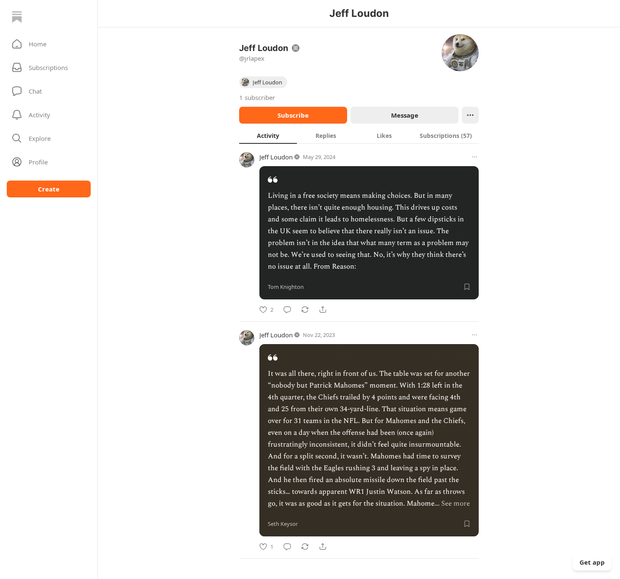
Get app (592, 562)
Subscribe (293, 115)
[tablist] (359, 135)
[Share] (322, 309)
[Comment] (287, 309)
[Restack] (305, 309)
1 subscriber (257, 97)
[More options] (474, 157)
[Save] (467, 287)
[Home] (17, 17)
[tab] (268, 135)
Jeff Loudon (276, 157)
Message (404, 115)
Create (48, 189)
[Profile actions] (470, 115)
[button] (49, 44)
